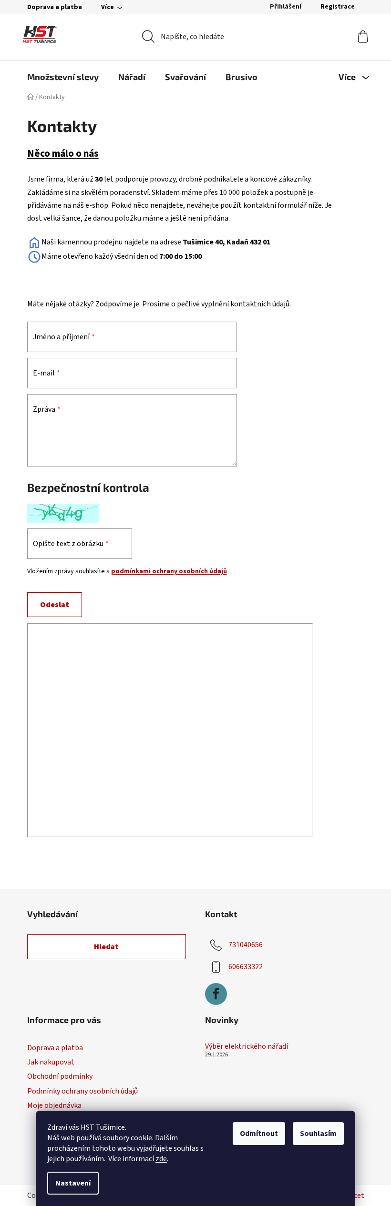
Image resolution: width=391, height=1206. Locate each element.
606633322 (245, 967)
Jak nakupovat (50, 1062)
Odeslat (54, 604)
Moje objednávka (54, 1105)
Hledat (106, 947)
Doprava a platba (54, 7)
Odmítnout (259, 1133)
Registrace (337, 6)
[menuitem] (63, 77)
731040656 (245, 945)
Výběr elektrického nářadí (246, 1047)
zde (161, 1159)
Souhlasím (318, 1133)
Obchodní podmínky (60, 1076)
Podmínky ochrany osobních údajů (82, 1091)
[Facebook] (216, 994)
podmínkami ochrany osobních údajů (169, 571)
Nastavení (73, 1183)
